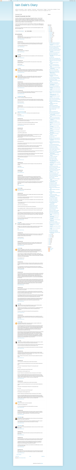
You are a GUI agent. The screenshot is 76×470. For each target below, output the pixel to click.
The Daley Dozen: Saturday (53, 79)
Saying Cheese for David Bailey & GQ (54, 58)
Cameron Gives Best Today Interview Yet (55, 59)
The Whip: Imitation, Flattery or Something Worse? (53, 181)
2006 (49, 239)
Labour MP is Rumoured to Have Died (54, 167)
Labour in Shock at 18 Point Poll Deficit (54, 99)
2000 (49, 244)
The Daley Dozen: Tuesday (53, 182)
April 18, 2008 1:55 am (21, 172)
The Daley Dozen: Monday (53, 194)
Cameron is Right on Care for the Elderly (55, 151)
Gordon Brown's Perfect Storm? (53, 211)
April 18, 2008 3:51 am (21, 190)
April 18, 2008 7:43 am (21, 245)
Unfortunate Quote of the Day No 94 (54, 141)
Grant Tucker (51, 248)
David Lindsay (20, 417)
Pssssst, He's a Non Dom (52, 186)
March (50, 234)
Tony (18, 68)
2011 (49, 27)
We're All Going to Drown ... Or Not (54, 172)
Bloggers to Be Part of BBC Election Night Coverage (54, 72)
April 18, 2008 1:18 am (21, 125)
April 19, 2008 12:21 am (21, 452)
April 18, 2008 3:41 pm (21, 378)
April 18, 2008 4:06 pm (21, 414)
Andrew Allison (20, 425)
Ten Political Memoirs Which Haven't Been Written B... (54, 84)
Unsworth (19, 248)
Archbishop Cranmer (21, 96)
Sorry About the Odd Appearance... (54, 47)
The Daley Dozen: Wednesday (53, 176)
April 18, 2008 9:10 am (21, 259)
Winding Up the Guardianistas (53, 105)
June (50, 39)
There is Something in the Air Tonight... (54, 106)
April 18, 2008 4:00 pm (21, 407)
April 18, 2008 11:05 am (21, 319)
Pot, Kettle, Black (51, 57)
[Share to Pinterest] (31, 31)
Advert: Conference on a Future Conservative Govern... (53, 160)
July (50, 38)
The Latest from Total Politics (53, 156)
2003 (49, 243)
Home (30, 456)
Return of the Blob (51, 177)
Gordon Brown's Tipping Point (53, 82)
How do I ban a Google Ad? (53, 150)
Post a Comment (19, 454)
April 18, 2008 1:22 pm (21, 348)
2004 (49, 242)
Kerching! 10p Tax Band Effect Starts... (54, 52)
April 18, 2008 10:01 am (21, 312)
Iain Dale (51, 249)
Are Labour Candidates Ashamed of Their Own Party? (54, 114)
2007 (49, 238)
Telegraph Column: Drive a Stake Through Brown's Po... (54, 94)
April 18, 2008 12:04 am (21, 87)
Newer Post (17, 456)
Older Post (43, 456)
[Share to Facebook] (30, 31)
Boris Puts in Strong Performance (54, 64)
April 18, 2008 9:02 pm (21, 446)
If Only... (50, 110)
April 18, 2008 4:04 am (21, 219)
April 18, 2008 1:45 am (21, 167)
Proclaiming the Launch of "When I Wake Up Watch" (54, 153)
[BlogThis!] (28, 31)
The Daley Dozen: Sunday (53, 135)
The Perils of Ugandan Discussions (54, 48)
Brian (18, 54)
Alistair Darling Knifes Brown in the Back (55, 175)
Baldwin (19, 401)
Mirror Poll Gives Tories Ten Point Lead (54, 145)
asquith (19, 222)
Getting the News (51, 204)
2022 (49, 26)
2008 (49, 31)
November (51, 33)
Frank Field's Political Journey (53, 205)
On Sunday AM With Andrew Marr (54, 144)
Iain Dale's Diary (26, 5)
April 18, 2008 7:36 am (21, 238)
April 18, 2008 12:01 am (21, 65)
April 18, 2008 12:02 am (21, 72)
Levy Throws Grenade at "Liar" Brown (54, 78)
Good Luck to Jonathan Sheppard (54, 210)
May (50, 40)
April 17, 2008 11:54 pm (21, 57)
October (50, 34)
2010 (49, 28)
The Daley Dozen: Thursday (53, 168)
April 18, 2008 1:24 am (21, 159)
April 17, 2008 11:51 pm (21, 46)
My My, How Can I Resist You (53, 100)
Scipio (18, 340)
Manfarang (19, 188)
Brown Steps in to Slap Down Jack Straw (55, 49)
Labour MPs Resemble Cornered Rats (54, 169)
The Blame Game (51, 191)
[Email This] (27, 31)
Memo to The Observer (52, 209)
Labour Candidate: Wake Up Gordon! (54, 149)
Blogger (42, 463)
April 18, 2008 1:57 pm (21, 357)
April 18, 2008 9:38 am (21, 301)
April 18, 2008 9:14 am (21, 269)
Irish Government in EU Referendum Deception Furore (54, 196)
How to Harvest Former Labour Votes (54, 112)
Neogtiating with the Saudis (53, 206)
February (50, 235)
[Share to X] (29, 31)
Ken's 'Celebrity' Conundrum (53, 197)
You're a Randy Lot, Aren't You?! (53, 201)
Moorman (19, 75)
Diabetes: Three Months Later (53, 111)
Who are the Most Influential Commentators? (53, 203)
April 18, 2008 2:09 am (21, 185)
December (51, 32)
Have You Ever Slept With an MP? (54, 212)
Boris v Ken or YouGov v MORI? (53, 69)
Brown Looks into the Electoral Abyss (54, 117)
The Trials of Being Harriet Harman (54, 77)
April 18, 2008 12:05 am (21, 93)
